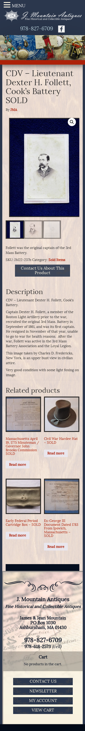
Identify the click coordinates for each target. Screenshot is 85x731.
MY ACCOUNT (43, 700)
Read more (17, 465)
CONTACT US (43, 681)
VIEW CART (43, 710)
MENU (18, 5)
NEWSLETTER (43, 691)
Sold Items (57, 260)
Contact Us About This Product (42, 270)
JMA (13, 110)
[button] (72, 122)
